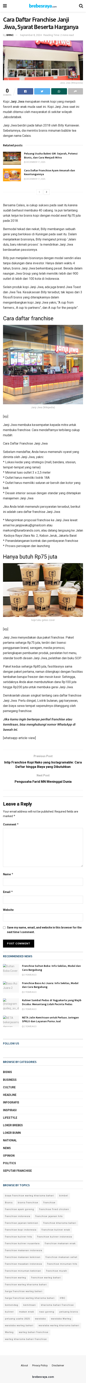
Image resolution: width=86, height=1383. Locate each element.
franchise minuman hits (62, 1264)
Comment (11, 824)
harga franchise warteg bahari (23, 1291)
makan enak (26, 1312)
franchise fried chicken (54, 1209)
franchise (49, 1202)
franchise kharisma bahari (59, 1223)
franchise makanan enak (60, 1243)
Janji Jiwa (17, 101)
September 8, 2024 (31, 35)
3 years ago (30, 975)
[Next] (47, 192)
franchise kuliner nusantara (22, 1243)
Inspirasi (10, 1110)
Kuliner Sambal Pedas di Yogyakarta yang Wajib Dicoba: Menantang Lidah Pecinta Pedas (51, 1002)
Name (8, 874)
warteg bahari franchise (33, 1332)
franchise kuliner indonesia (54, 1236)
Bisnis (7, 1072)
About (24, 1365)
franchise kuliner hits (18, 1236)
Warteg (9, 1332)
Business (10, 1079)
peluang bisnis (68, 1312)
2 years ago (30, 1009)
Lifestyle (10, 1117)
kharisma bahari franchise (57, 1305)
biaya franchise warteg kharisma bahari (29, 1195)
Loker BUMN (12, 1132)
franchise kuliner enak (56, 1230)
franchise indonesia (17, 1216)
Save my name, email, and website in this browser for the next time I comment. (44, 929)
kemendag (11, 1305)
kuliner (9, 1312)
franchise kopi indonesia (20, 1230)
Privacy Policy (40, 1365)
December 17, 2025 (35, 162)
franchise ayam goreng (19, 1209)
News (7, 1148)
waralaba (40, 1318)
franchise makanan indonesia (23, 1250)
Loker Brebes (13, 1125)
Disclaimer (58, 1365)
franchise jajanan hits (49, 1216)
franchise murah (56, 1271)
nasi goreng (46, 1312)
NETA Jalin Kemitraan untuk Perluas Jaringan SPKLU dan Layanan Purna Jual (50, 1019)
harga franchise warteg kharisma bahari (30, 1298)
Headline (9, 1094)
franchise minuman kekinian (23, 1271)
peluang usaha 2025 (17, 1318)
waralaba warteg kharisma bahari (59, 1325)
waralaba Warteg (61, 1318)
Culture (9, 1087)
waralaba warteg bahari (19, 1325)
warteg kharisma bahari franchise (26, 1339)
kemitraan (29, 1305)
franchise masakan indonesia (23, 1264)
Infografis (11, 1102)
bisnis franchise (28, 1202)
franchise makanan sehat (61, 1257)
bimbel (63, 1195)
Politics (9, 1163)
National (10, 1140)
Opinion (9, 1155)
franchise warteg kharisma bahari (26, 1284)
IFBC (62, 1298)
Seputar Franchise (17, 1170)
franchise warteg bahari (46, 1277)
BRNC (10, 35)
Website (8, 909)
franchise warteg (15, 1277)
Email (8, 892)
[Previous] (39, 192)
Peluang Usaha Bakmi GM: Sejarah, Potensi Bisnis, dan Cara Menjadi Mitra (51, 155)
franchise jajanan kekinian (21, 1223)
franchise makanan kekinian (22, 1257)
